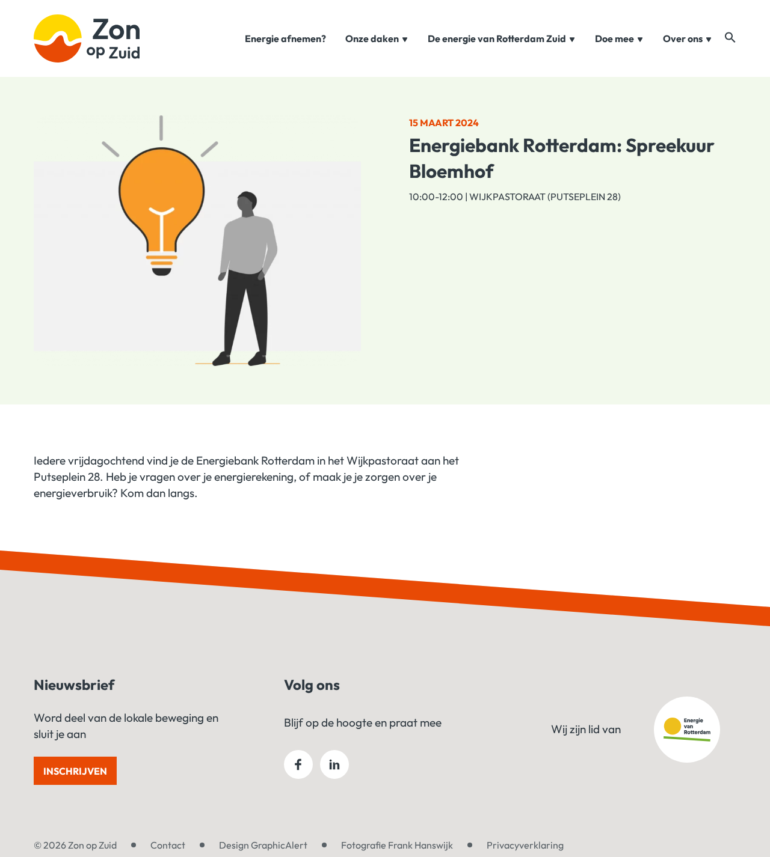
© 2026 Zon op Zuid (75, 845)
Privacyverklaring (525, 845)
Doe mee (614, 38)
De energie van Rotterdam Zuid (497, 38)
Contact (167, 845)
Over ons (683, 38)
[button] (730, 37)
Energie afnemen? (285, 38)
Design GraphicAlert (263, 845)
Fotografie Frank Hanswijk (397, 845)
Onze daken (372, 38)
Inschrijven (75, 771)
